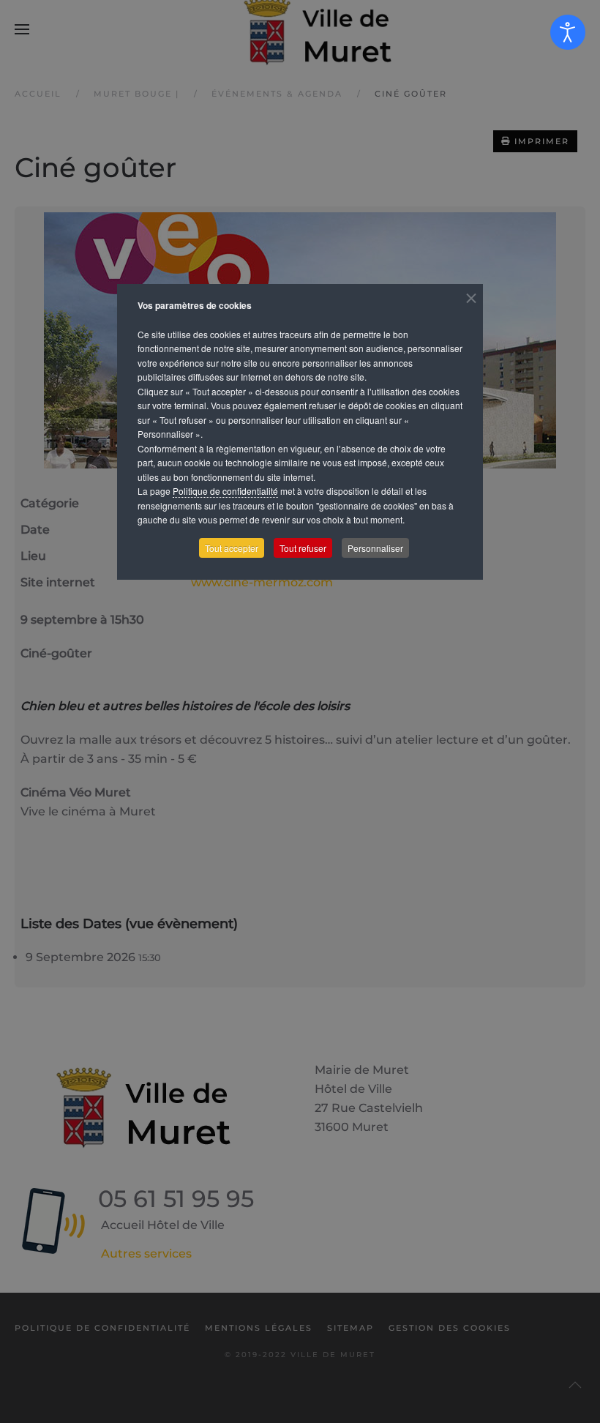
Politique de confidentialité (225, 491)
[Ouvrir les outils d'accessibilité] (567, 32)
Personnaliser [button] (375, 548)
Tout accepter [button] (231, 548)
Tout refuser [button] (303, 548)
